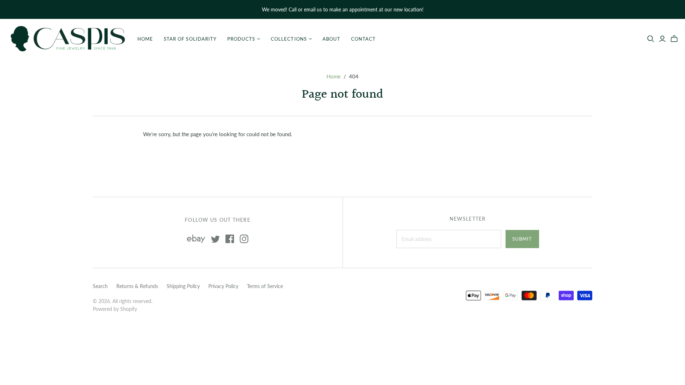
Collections (288, 39)
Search (100, 286)
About (331, 39)
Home (145, 39)
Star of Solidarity (190, 39)
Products (241, 39)
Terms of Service (265, 286)
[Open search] (650, 38)
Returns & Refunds (137, 286)
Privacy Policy (223, 286)
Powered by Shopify (115, 309)
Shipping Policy (183, 286)
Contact (363, 39)
